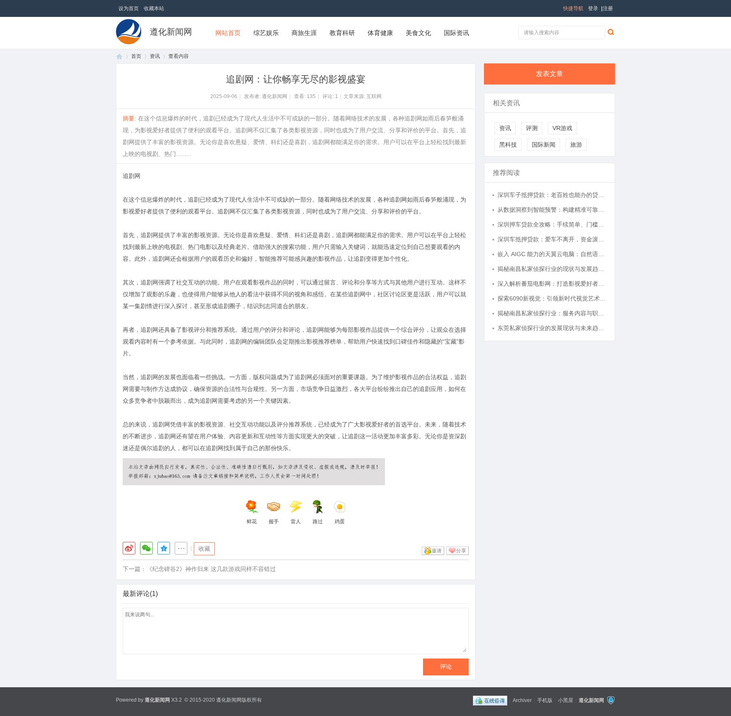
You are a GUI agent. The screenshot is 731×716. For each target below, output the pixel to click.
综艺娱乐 (266, 32)
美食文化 (418, 32)
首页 (119, 56)
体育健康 (380, 32)
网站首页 (228, 32)
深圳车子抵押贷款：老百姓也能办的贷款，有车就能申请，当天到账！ (552, 194)
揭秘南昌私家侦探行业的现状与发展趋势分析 (552, 268)
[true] (610, 31)
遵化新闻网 (171, 31)
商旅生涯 (304, 32)
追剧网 (131, 175)
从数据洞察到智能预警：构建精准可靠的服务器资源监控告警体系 (552, 209)
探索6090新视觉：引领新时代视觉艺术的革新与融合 (552, 298)
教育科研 (342, 32)
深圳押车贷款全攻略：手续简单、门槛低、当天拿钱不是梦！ (552, 224)
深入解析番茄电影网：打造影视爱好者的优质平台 (552, 283)
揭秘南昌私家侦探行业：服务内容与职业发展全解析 (552, 313)
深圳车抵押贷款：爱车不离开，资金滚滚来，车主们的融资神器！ (552, 239)
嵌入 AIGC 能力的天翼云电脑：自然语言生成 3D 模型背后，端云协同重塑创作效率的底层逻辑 (552, 254)
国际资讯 (456, 32)
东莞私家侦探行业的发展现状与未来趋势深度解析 (552, 328)
